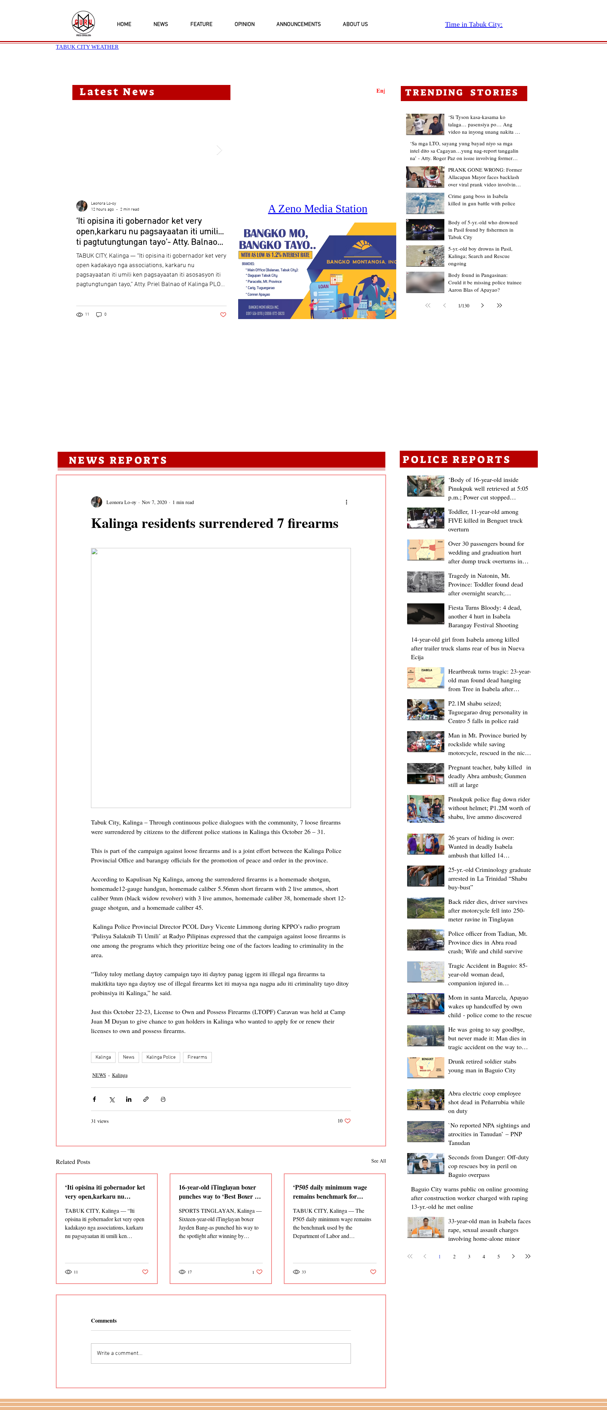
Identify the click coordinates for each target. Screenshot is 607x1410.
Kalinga (103, 1057)
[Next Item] (219, 150)
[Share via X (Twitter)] (111, 1099)
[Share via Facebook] (94, 1099)
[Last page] (499, 305)
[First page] (428, 305)
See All (378, 1160)
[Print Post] (163, 1099)
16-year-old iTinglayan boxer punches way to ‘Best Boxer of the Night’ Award (219, 1192)
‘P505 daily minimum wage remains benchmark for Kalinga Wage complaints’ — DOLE (333, 1192)
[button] (317, 271)
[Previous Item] (83, 150)
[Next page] (482, 305)
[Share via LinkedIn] (128, 1099)
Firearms (197, 1057)
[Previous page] (444, 305)
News (129, 1057)
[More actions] (346, 502)
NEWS (99, 1075)
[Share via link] (146, 1099)
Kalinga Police (161, 1057)
